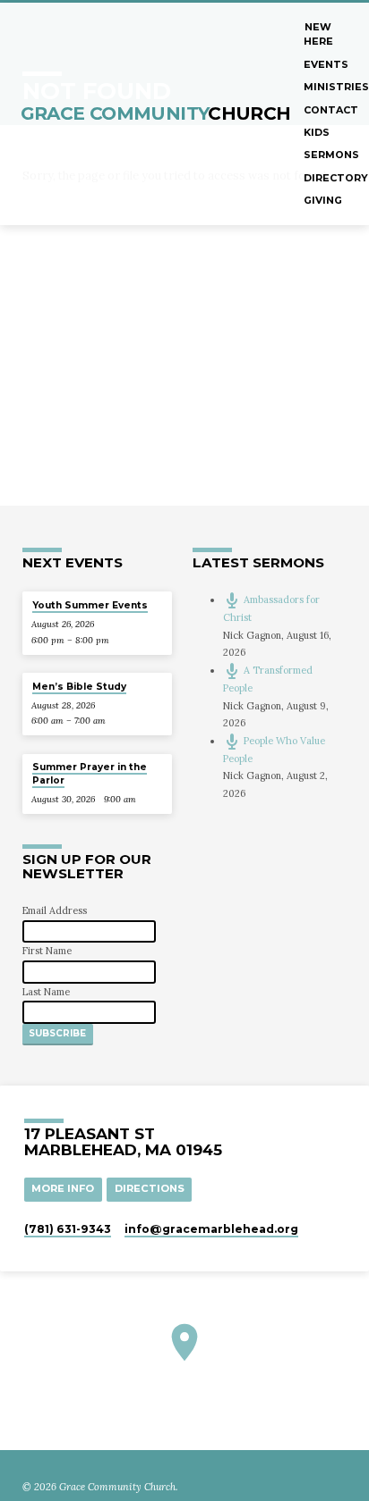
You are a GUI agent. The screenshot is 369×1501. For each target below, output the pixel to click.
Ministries (336, 86)
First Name (47, 950)
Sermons (331, 154)
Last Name (46, 991)
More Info (62, 1188)
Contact (331, 110)
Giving (323, 200)
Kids (317, 132)
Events (326, 64)
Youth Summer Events (90, 605)
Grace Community (156, 113)
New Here (318, 34)
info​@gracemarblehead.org (211, 1229)
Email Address (54, 910)
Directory (336, 178)
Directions (149, 1188)
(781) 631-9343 (67, 1229)
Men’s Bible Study (79, 686)
